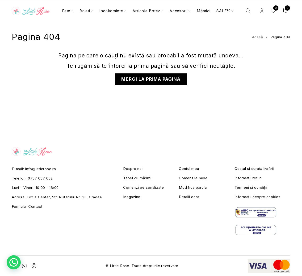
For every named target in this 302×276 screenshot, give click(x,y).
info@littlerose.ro (40, 169)
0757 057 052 (40, 178)
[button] (14, 262)
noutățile (222, 66)
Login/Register (262, 11)
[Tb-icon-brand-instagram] (24, 266)
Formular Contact (27, 206)
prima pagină (151, 66)
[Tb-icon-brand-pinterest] (34, 266)
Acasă (257, 37)
